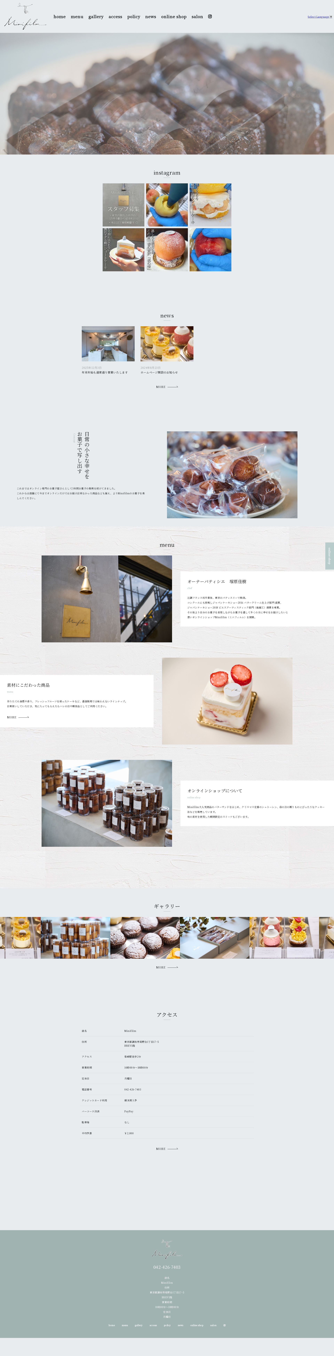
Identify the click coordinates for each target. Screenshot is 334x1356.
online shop (174, 16)
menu (77, 16)
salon (197, 16)
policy (133, 16)
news (150, 16)
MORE (160, 387)
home (60, 16)
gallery (96, 16)
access (115, 16)
